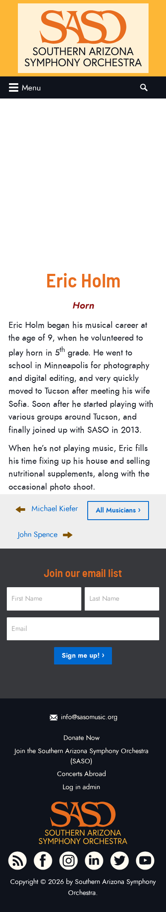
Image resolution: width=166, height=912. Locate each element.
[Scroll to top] (151, 886)
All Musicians (116, 510)
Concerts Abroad (81, 774)
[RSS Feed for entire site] (17, 860)
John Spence (37, 534)
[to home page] (83, 38)
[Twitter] (119, 860)
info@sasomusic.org (89, 717)
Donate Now (81, 738)
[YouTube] (145, 860)
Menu (31, 87)
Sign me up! (81, 655)
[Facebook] (43, 860)
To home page (83, 823)
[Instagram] (68, 860)
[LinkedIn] (94, 860)
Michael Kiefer (54, 508)
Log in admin (81, 787)
